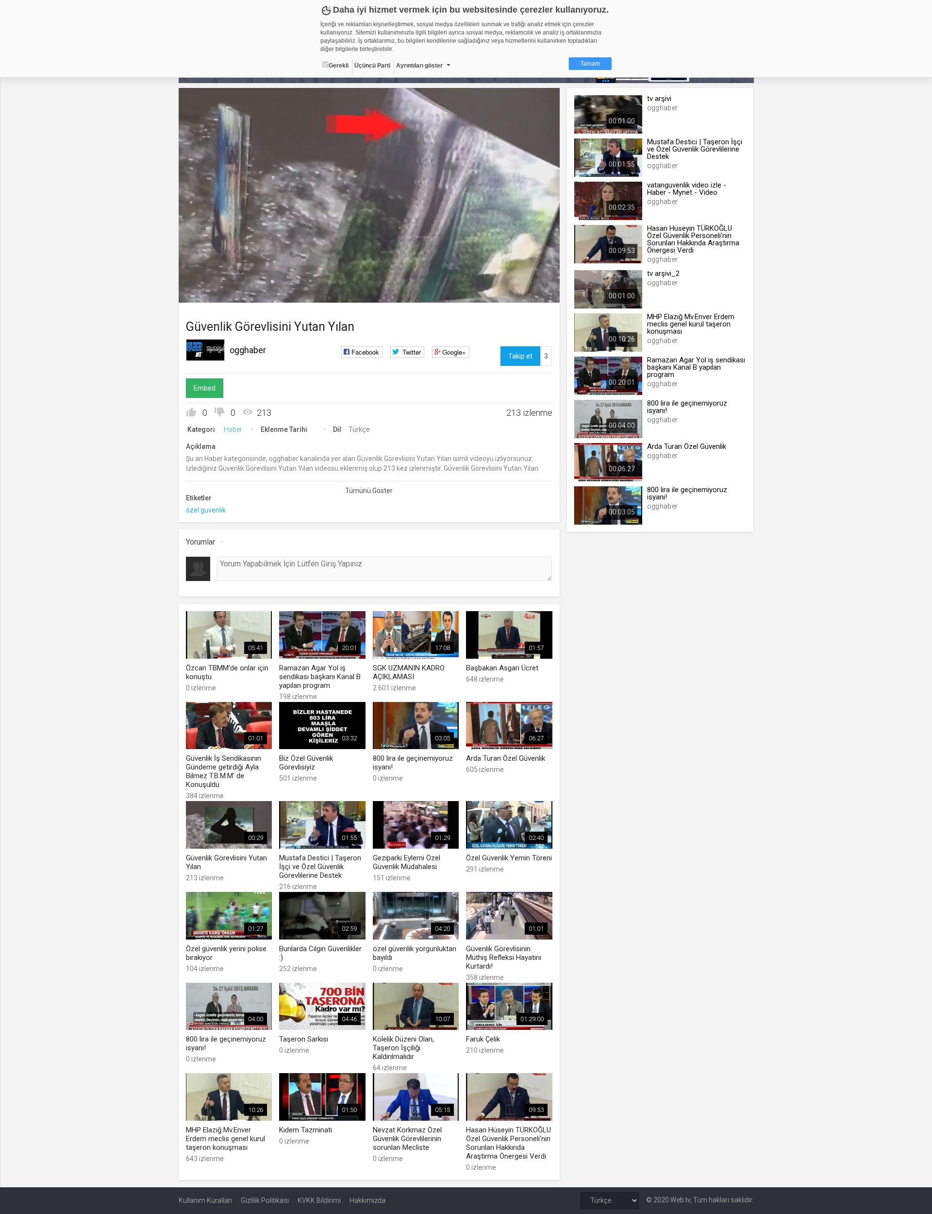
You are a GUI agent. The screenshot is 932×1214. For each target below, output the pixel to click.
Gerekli (339, 65)
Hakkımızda (367, 1200)
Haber (233, 429)
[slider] (368, 275)
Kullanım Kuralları (205, 1200)
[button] (210, 290)
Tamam (590, 63)
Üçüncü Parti (372, 65)
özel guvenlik (206, 510)
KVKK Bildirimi (319, 1200)
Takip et (520, 356)
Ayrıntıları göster (419, 65)
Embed (205, 388)
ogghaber (248, 350)
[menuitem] (503, 292)
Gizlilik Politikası (265, 1200)
